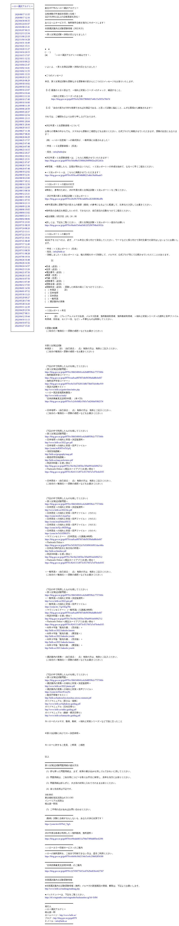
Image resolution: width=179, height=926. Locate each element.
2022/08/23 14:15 (22, 150)
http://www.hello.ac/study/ (56, 395)
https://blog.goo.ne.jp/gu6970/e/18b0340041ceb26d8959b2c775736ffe (74, 372)
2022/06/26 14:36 (22, 263)
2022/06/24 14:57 (22, 266)
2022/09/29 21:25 (22, 77)
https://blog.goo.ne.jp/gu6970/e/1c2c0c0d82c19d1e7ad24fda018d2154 (74, 401)
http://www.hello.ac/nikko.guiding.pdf (60, 709)
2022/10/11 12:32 (22, 58)
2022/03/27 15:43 (22, 326)
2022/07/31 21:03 (22, 222)
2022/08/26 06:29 (22, 137)
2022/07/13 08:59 (22, 250)
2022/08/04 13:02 (22, 212)
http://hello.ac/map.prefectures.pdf (59, 460)
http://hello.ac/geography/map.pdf (59, 454)
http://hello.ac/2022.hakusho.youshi (59, 636)
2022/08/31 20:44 (22, 124)
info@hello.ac (59, 251)
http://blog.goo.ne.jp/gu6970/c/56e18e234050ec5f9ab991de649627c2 (73, 466)
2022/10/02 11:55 (22, 71)
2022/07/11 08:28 (22, 253)
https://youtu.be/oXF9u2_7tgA (57, 824)
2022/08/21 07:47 (22, 162)
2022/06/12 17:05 (22, 285)
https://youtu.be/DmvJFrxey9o (57, 692)
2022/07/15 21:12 (22, 247)
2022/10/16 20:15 (22, 52)
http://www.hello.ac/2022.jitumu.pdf (60, 686)
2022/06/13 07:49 (22, 282)
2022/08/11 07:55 (22, 200)
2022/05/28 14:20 (22, 304)
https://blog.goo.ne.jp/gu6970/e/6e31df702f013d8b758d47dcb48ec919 (74, 384)
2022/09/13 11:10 (22, 96)
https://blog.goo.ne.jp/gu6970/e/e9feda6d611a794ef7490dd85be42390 (74, 839)
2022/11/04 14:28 (22, 39)
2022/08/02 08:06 (22, 219)
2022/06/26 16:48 (22, 260)
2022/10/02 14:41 (22, 68)
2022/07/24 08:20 (22, 228)
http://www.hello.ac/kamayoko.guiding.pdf (62, 715)
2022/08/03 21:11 (22, 216)
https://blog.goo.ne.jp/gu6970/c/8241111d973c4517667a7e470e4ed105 (74, 472)
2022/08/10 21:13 (22, 203)
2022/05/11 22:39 (22, 307)
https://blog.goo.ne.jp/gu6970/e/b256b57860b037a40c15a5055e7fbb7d (80, 99)
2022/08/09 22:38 (22, 206)
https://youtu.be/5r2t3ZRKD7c (57, 533)
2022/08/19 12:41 (22, 175)
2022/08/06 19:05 (22, 209)
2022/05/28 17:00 (22, 301)
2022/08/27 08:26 (22, 134)
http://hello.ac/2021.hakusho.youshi (59, 648)
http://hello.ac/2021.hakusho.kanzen (59, 642)
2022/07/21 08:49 (22, 241)
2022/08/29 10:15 (22, 128)
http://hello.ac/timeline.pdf (55, 551)
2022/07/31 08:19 (22, 225)
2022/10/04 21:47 (22, 65)
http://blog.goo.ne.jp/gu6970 (65, 918)
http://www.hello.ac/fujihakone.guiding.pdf (62, 704)
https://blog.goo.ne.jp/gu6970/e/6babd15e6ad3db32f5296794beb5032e (74, 225)
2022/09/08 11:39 (22, 106)
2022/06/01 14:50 (22, 288)
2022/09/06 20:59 (22, 109)
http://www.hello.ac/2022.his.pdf (58, 510)
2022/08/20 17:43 (22, 165)
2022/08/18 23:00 (22, 178)
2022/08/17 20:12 (22, 181)
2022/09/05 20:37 (22, 112)
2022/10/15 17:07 (22, 55)
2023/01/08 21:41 (22, 27)
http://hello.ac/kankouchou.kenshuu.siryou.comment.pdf (68, 698)
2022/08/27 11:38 (22, 131)
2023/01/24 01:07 (22, 24)
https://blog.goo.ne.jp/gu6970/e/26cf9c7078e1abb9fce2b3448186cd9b (74, 199)
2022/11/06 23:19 (22, 36)
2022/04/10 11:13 (22, 319)
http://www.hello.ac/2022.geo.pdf (59, 442)
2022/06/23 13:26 (22, 269)
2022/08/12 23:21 (22, 194)
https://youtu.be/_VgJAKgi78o (58, 607)
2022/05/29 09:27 (22, 297)
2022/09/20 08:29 (22, 80)
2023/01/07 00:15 (22, 30)
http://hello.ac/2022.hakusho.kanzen (59, 630)
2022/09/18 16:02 (22, 83)
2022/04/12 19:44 (22, 316)
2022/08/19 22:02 (22, 172)
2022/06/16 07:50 (22, 279)
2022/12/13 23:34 (22, 33)
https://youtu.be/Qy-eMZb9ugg (58, 527)
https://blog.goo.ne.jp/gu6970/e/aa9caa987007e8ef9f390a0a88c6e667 (73, 378)
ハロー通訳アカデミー (22, 6)
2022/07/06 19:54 (22, 257)
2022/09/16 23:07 (22, 90)
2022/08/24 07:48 (22, 146)
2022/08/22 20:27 (22, 153)
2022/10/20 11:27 (22, 49)
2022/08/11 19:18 (22, 197)
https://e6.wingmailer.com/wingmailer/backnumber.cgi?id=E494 (71, 897)
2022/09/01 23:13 (22, 118)
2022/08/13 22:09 (22, 187)
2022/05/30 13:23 (22, 294)
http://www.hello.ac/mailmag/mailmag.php (62, 889)
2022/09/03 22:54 (22, 115)
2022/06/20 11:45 (22, 275)
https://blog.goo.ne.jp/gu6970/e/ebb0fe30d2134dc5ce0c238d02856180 (74, 856)
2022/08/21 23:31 (22, 159)
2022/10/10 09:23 (22, 61)
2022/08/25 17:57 (22, 140)
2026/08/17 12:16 (22, 17)
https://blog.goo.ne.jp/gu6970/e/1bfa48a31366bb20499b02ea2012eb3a (74, 160)
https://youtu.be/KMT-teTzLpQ (58, 448)
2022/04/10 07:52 (22, 323)
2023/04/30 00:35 (22, 21)
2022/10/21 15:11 (22, 46)
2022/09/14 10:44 (22, 93)
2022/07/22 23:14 (22, 235)
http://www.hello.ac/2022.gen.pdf (59, 601)
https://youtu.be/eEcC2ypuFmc (57, 516)
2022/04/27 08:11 (22, 313)
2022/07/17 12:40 (22, 244)
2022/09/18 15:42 (22, 87)
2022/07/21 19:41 (22, 238)
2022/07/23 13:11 (22, 231)
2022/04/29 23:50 (22, 310)
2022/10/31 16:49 (22, 43)
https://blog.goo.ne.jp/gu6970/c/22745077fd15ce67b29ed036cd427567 (74, 871)
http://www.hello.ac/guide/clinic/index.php (62, 389)
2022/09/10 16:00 (22, 102)
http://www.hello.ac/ (68, 915)
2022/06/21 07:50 (22, 272)
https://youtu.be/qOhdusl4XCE (58, 522)
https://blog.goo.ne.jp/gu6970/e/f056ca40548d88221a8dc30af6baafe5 (73, 175)
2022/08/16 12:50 (22, 184)
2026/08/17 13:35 (22, 14)
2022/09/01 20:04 (22, 121)
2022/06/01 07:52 (22, 291)
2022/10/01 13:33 (22, 74)
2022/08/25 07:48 (22, 143)
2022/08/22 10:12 (22, 156)
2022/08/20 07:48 (22, 168)
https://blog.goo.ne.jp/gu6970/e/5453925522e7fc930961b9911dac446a (74, 545)
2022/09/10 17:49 (22, 99)
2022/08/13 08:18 (22, 190)
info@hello (58, 152)
